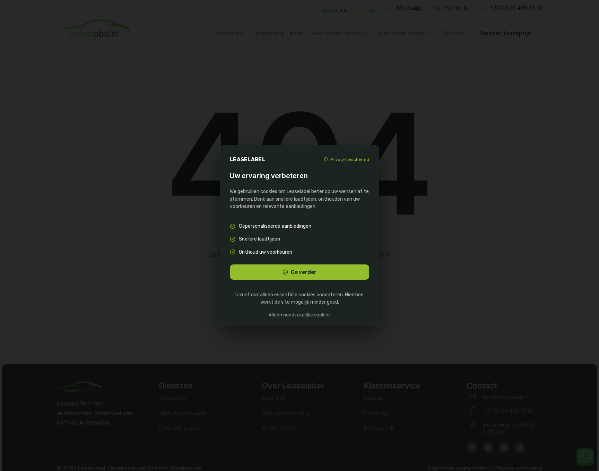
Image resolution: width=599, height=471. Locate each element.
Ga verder (303, 272)
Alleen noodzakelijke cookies (300, 314)
